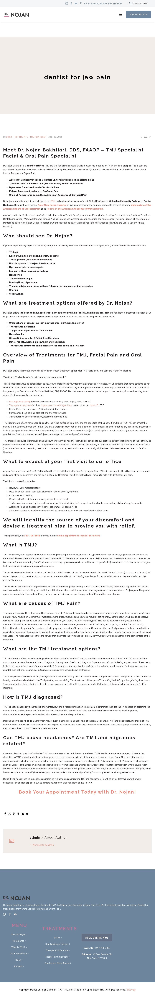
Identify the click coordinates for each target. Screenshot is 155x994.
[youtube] (15, 914)
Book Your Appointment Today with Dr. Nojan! (77, 792)
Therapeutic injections (20, 405)
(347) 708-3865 (102, 947)
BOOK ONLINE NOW (138, 14)
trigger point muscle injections (56, 405)
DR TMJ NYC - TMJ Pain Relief (30, 136)
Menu (120, 14)
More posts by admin (43, 844)
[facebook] (10, 914)
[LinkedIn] (22, 814)
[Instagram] (66, 3)
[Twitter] (9, 814)
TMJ (53, 201)
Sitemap (131, 989)
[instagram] (4, 914)
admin (9, 136)
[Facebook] (5, 814)
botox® (94, 405)
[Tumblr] (18, 814)
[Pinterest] (14, 814)
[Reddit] (27, 814)
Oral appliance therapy (20, 401)
